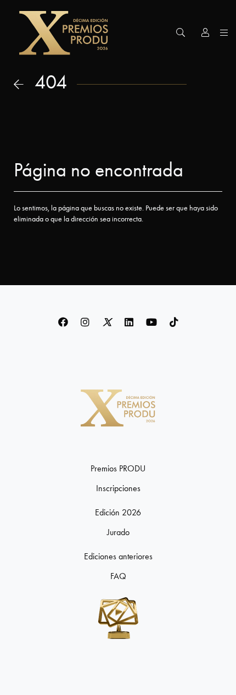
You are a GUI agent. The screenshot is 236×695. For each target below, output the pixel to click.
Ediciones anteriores (118, 556)
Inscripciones (118, 488)
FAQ (118, 576)
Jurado (118, 532)
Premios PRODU (118, 468)
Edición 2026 (118, 512)
